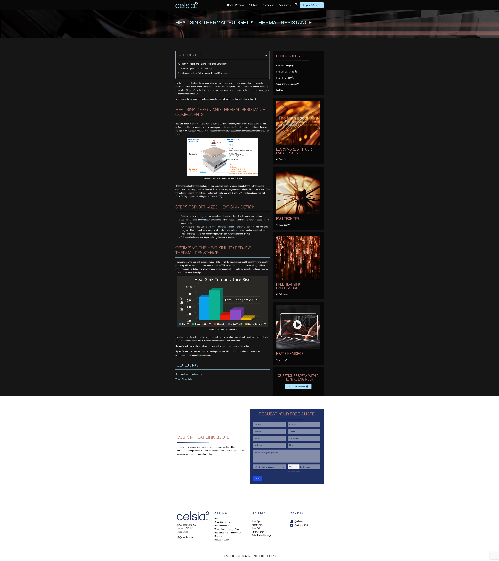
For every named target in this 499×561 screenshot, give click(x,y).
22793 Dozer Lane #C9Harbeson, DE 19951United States (186, 528)
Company (284, 5)
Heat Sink (256, 528)
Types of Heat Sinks (183, 379)
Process (239, 5)
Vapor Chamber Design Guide (226, 529)
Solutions (253, 5)
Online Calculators (222, 522)
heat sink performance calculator (221, 226)
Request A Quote (221, 539)
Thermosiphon (258, 531)
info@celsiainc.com (185, 537)
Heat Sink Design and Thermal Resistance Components (204, 63)
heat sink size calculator (209, 219)
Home (230, 5)
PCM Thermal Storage (261, 535)
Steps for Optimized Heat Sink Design (196, 68)
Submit (257, 478)
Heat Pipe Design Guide (224, 525)
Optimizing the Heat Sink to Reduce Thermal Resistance (204, 73)
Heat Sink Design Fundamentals (188, 373)
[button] (266, 55)
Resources (268, 5)
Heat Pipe (256, 521)
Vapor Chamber (258, 524)
